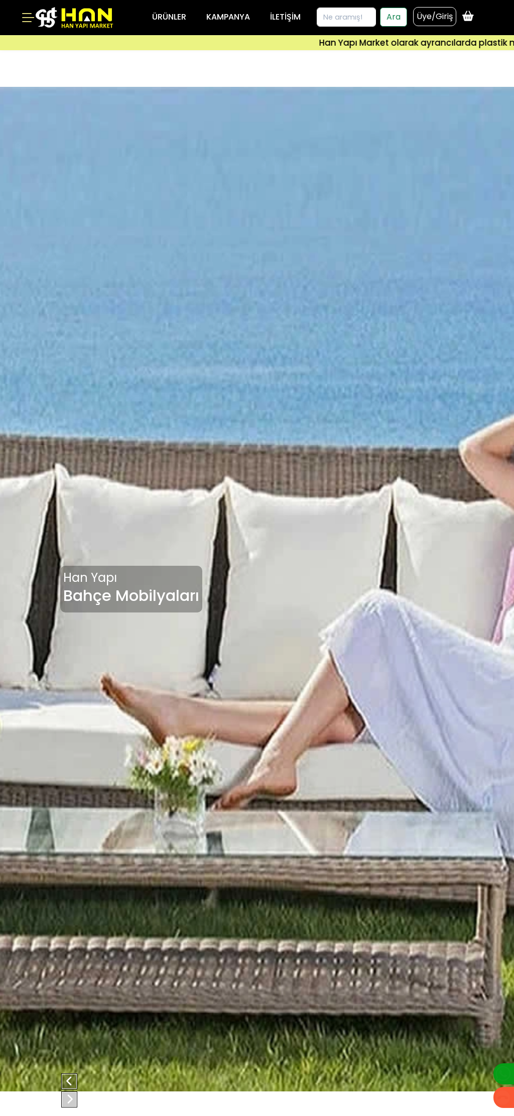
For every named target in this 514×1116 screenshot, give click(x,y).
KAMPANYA (228, 17)
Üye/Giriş (435, 16)
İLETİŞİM (285, 17)
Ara (394, 17)
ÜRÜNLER (169, 17)
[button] (69, 1081)
